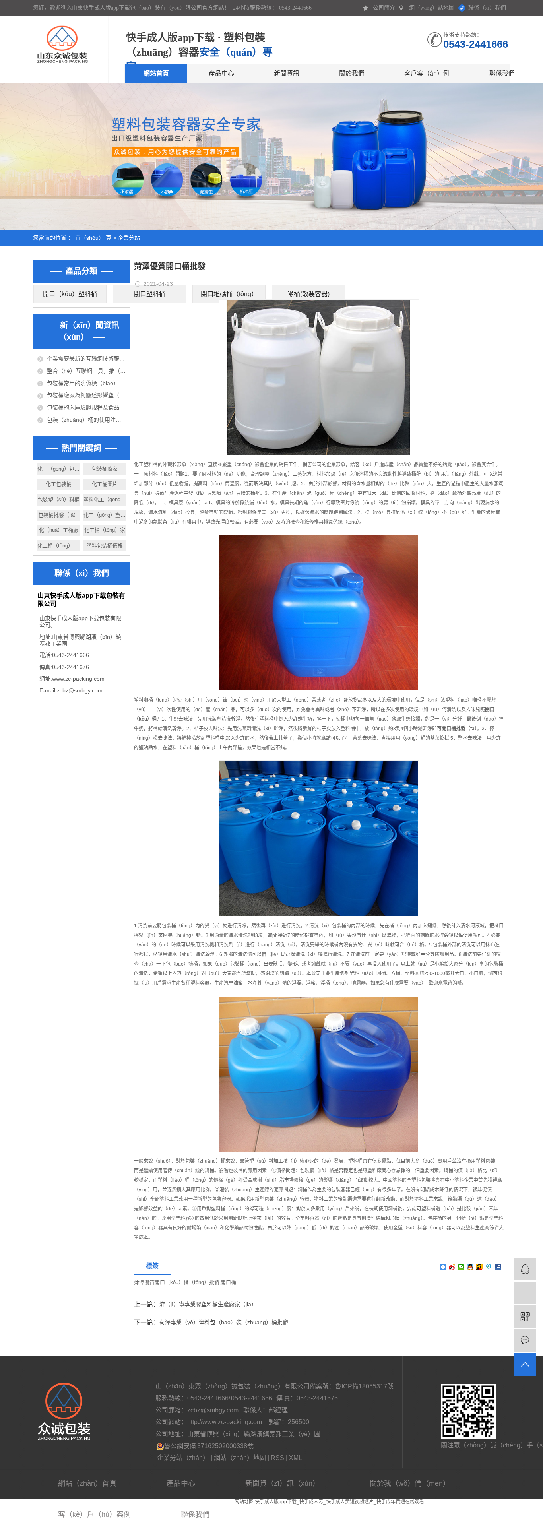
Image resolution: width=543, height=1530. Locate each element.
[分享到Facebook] (498, 1267)
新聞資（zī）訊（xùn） (282, 1483)
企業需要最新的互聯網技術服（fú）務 (86, 358)
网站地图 (244, 1502)
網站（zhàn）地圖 (240, 1457)
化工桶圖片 (105, 484)
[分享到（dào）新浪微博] (452, 1267)
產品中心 (221, 73)
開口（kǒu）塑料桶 (70, 294)
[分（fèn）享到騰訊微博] (488, 1267)
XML (295, 1457)
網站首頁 (156, 73)
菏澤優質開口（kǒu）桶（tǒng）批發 (176, 1282)
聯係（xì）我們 (487, 8)
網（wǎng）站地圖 (431, 8)
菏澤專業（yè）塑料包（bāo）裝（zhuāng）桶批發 (223, 1322)
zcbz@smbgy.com (213, 1410)
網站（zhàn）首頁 (87, 1483)
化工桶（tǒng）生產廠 (58, 546)
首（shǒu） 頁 (93, 238)
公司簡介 (384, 8)
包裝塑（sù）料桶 (59, 499)
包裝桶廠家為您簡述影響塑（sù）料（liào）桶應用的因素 (86, 395)
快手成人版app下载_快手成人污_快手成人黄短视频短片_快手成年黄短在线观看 (339, 1502)
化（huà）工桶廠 (58, 530)
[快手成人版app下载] (62, 39)
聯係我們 (502, 73)
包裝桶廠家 (105, 469)
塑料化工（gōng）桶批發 (104, 499)
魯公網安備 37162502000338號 (209, 1446)
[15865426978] (525, 1293)
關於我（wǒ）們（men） (410, 1483)
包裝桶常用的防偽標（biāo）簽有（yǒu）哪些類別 (86, 383)
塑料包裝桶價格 (105, 546)
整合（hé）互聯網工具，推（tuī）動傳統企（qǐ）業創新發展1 (86, 371)
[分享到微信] (461, 1267)
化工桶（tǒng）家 (104, 530)
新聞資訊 (286, 73)
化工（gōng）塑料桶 (104, 515)
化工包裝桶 (59, 484)
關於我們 (352, 73)
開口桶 (228, 1282)
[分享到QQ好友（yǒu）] (470, 1267)
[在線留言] (525, 1340)
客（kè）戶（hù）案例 (94, 1514)
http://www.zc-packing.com (224, 1422)
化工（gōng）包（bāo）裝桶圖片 (58, 469)
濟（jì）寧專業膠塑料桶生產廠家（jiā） (208, 1304)
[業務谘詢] (525, 1269)
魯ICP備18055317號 (364, 1386)
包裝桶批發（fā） (58, 515)
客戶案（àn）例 (427, 73)
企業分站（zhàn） (183, 1457)
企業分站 (129, 238)
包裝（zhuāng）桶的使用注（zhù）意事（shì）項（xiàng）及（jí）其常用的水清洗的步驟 (86, 420)
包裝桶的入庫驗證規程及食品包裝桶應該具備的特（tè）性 (86, 407)
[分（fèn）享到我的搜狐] (479, 1267)
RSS (277, 1457)
